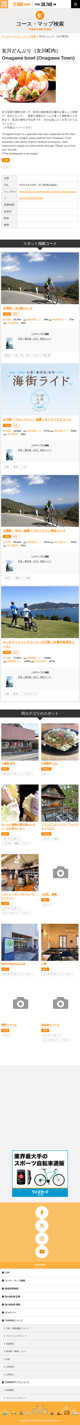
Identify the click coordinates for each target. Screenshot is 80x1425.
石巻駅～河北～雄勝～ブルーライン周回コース (34, 530)
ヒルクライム (30, 693)
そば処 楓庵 (49, 894)
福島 (45, 1030)
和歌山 (46, 769)
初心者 (46, 355)
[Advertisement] (40, 1107)
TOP (7, 1272)
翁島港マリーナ (50, 1024)
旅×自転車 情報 (12, 1304)
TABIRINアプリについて (17, 1382)
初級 (15, 314)
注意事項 (10, 1367)
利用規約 (10, 1390)
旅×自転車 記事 (12, 1296)
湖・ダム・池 (22, 355)
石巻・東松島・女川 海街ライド (34, 338)
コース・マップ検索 (15, 1280)
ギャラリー (10, 1312)
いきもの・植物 (11, 843)
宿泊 (56, 838)
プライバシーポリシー (16, 1336)
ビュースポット (11, 913)
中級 (15, 425)
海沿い (8, 355)
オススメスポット (12, 773)
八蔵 (44, 963)
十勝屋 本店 (8, 763)
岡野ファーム (9, 1024)
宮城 (6, 160)
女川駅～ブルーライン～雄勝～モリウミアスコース (37, 419)
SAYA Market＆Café (13, 963)
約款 (8, 1359)
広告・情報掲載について (17, 1328)
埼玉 (45, 899)
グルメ (7, 166)
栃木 (5, 769)
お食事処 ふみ (49, 763)
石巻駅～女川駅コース (18, 308)
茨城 (5, 1030)
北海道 (46, 834)
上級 (15, 652)
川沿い (8, 578)
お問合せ (10, 1374)
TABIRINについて (14, 1320)
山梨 (5, 903)
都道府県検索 (11, 1288)
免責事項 (10, 1344)
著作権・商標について (16, 1351)
